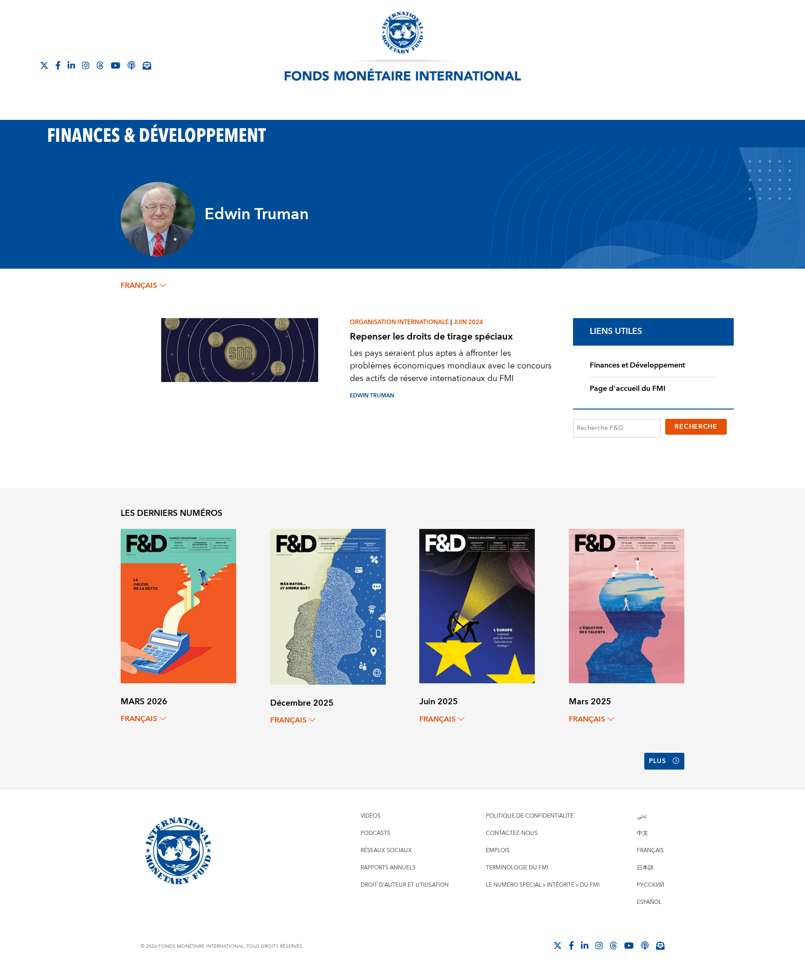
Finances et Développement (637, 365)
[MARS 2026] (178, 605)
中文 (642, 833)
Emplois (498, 850)
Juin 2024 (468, 322)
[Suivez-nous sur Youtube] (115, 65)
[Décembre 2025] (328, 606)
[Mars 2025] (626, 605)
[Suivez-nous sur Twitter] (44, 65)
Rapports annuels (388, 868)
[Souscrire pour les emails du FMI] (660, 945)
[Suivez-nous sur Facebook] (58, 65)
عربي (642, 816)
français (139, 285)
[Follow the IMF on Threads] (100, 65)
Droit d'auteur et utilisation (405, 885)
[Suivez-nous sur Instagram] (85, 65)
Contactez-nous (512, 833)
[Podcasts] (645, 945)
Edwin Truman (372, 396)
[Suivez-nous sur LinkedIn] (71, 65)
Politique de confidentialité (529, 816)
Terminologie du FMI (517, 868)
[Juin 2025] (477, 605)
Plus (657, 761)
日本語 (645, 868)
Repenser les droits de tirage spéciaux (431, 336)
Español (649, 902)
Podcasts (375, 833)
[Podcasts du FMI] (131, 65)
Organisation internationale (399, 322)
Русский (650, 885)
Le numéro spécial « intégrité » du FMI (543, 885)
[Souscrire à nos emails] (147, 65)
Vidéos (371, 816)
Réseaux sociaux (386, 850)
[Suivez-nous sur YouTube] (629, 945)
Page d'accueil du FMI (628, 388)
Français (650, 850)
